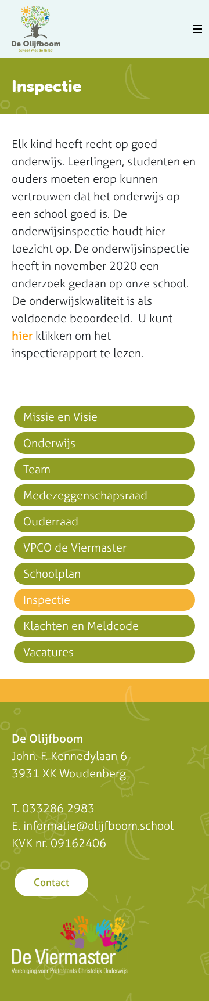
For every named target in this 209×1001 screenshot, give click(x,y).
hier (22, 335)
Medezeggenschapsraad (85, 495)
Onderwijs (49, 443)
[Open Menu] (197, 29)
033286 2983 (58, 808)
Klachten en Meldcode (81, 625)
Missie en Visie (60, 416)
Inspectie (46, 599)
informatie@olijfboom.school (98, 825)
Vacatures (48, 652)
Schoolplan (52, 573)
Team (37, 469)
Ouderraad (50, 521)
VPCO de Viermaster (75, 547)
